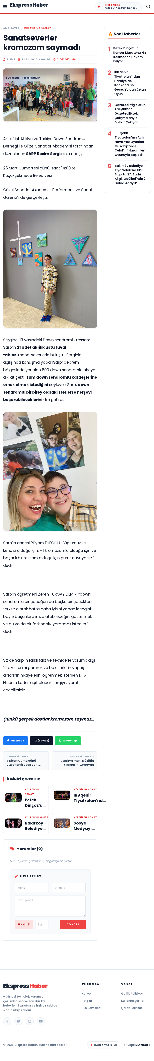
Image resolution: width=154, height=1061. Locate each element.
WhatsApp (70, 740)
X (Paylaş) (42, 740)
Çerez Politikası (132, 1008)
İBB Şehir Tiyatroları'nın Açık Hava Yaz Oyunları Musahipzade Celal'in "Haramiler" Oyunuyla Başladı (130, 144)
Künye (86, 994)
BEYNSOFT (143, 1045)
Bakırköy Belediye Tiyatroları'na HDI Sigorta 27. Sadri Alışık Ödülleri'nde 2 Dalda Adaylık (130, 174)
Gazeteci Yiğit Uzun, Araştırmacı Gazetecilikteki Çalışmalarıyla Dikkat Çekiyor (130, 113)
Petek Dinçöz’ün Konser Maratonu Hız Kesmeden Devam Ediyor (129, 54)
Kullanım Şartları (133, 1001)
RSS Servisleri (91, 1008)
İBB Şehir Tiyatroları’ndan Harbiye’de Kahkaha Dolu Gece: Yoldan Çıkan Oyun (130, 83)
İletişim (87, 1001)
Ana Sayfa (11, 28)
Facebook (17, 740)
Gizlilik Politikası (132, 994)
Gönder (73, 924)
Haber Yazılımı (105, 1044)
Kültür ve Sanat (37, 28)
